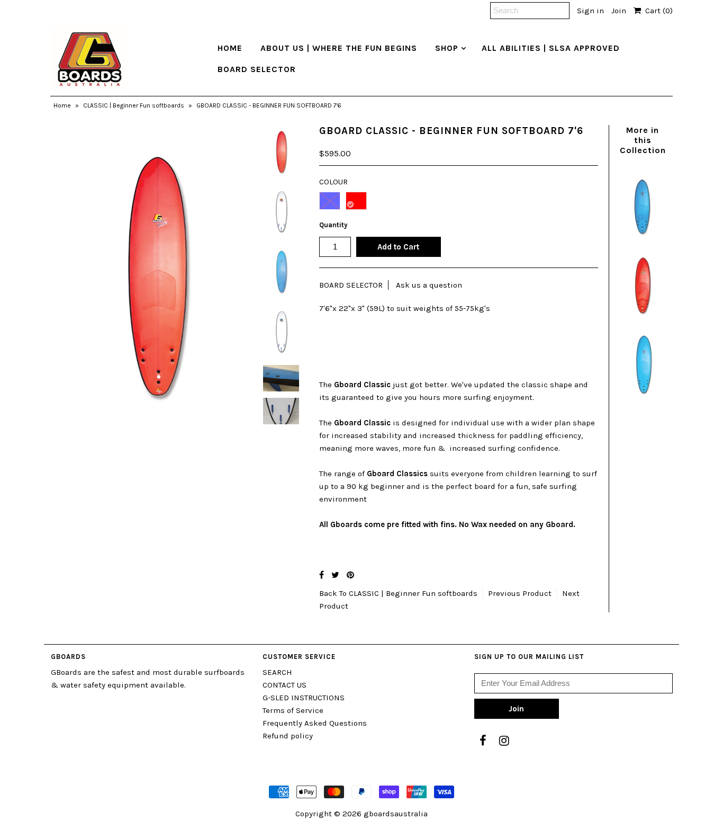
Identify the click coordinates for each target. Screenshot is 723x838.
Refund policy (288, 736)
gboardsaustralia (396, 813)
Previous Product (520, 593)
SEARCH (277, 672)
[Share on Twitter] (335, 575)
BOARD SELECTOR (257, 69)
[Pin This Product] (350, 575)
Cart (657, 10)
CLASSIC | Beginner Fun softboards (133, 105)
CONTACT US (284, 685)
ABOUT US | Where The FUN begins (338, 48)
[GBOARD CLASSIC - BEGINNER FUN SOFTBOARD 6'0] (642, 239)
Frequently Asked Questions (315, 723)
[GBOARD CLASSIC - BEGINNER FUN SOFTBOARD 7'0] (642, 399)
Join (618, 10)
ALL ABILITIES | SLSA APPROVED (551, 48)
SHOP (446, 48)
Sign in (590, 10)
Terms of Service (293, 710)
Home (62, 105)
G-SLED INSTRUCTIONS (304, 697)
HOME (230, 48)
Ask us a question (429, 285)
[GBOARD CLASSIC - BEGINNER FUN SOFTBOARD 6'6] (642, 319)
